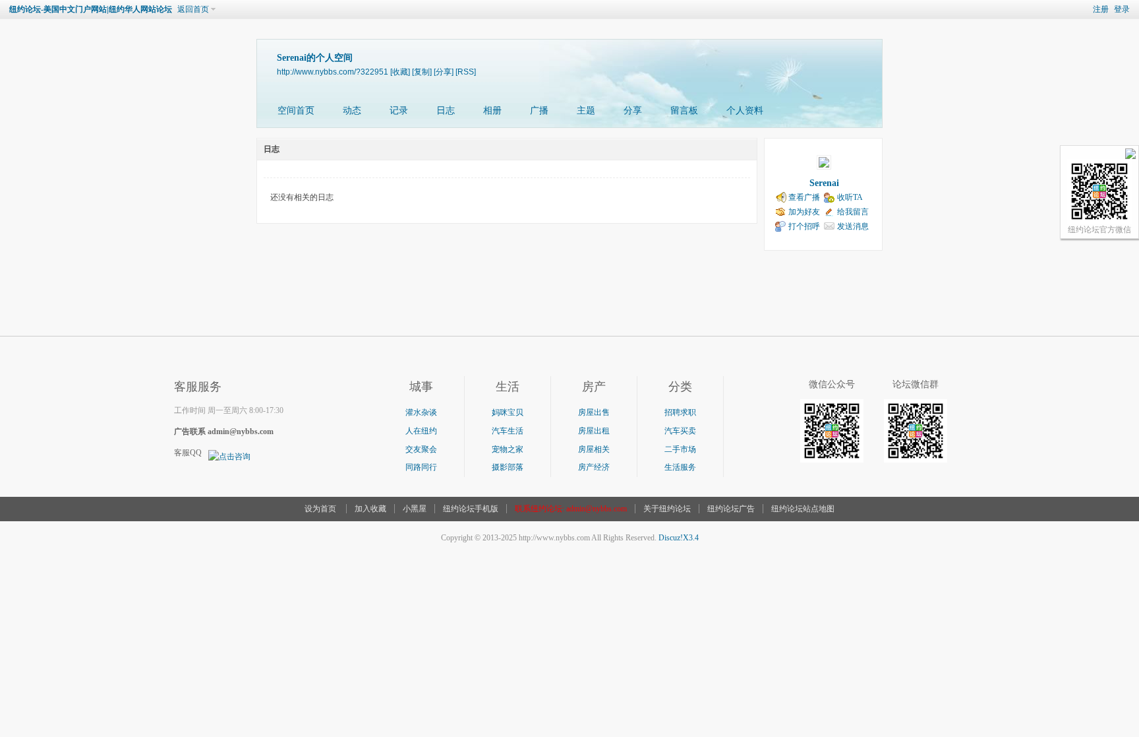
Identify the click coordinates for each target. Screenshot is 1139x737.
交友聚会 (421, 449)
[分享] (443, 71)
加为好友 (804, 211)
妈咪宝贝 (507, 412)
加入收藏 (370, 508)
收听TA (850, 197)
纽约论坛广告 (731, 508)
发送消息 (853, 226)
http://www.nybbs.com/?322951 (332, 71)
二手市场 (680, 449)
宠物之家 (507, 449)
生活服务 (680, 467)
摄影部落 (507, 467)
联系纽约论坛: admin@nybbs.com (571, 508)
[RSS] (465, 71)
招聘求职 (680, 412)
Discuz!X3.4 (678, 537)
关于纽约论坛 (667, 508)
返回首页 (193, 9)
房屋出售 (594, 412)
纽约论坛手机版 (470, 508)
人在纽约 (421, 430)
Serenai (824, 183)
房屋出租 (594, 430)
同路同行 (421, 467)
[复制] (422, 71)
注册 (1101, 9)
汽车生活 (507, 430)
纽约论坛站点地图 (802, 508)
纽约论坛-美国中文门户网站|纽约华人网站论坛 (90, 9)
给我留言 (853, 211)
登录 (1122, 9)
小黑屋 (414, 508)
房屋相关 (594, 449)
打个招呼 (804, 226)
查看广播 (804, 197)
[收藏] (400, 71)
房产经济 (594, 467)
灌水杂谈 (421, 412)
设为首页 (320, 508)
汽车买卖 (680, 430)
